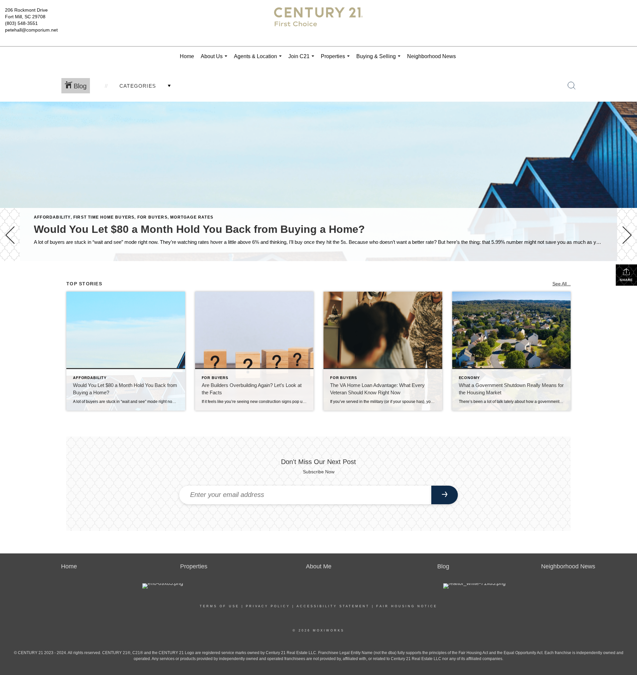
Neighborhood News (431, 56)
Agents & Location (259, 59)
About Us (215, 59)
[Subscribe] (444, 495)
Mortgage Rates (191, 217)
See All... (561, 283)
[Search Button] (572, 86)
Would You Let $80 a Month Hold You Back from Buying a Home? (199, 229)
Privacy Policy (268, 606)
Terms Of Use (219, 606)
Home (187, 56)
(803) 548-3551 (21, 23)
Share (626, 280)
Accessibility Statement (333, 606)
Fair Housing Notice (406, 606)
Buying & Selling (379, 59)
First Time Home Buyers (103, 217)
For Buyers (152, 217)
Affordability (52, 217)
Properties (336, 59)
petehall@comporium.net (31, 30)
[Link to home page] (318, 23)
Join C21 (302, 59)
